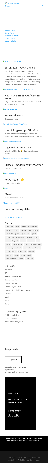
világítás (20, 259)
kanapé (23, 241)
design (16, 230)
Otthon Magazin (11, 318)
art (12, 227)
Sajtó (6, 300)
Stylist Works (9, 33)
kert (38, 241)
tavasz (16, 255)
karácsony (31, 241)
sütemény (9, 255)
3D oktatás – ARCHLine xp (20, 67)
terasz (23, 255)
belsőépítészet (32, 227)
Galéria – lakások (11, 283)
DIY (6, 273)
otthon (8, 251)
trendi (29, 255)
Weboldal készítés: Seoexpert (29, 460)
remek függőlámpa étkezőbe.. (22, 130)
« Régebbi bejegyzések (13, 217)
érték (27, 259)
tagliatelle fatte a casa (18, 147)
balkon (23, 227)
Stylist (7, 304)
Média (7, 297)
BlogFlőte (8, 269)
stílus (20, 251)
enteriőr (23, 230)
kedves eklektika (14, 115)
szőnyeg (31, 251)
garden (17, 234)
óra (32, 259)
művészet (37, 248)
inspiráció (15, 241)
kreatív (27, 244)
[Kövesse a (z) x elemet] (26, 448)
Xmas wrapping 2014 (17, 209)
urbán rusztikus (11, 259)
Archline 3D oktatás (12, 36)
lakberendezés (36, 244)
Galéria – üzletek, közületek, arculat (18, 290)
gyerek (34, 234)
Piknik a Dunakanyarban (14, 322)
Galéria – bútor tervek (13, 276)
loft (7, 248)
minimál (18, 248)
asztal (17, 227)
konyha (8, 244)
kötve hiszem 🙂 (14, 179)
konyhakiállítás (17, 244)
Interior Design (10, 30)
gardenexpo (25, 234)
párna (14, 251)
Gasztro (7, 294)
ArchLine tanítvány (12, 315)
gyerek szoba (10, 237)
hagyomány (20, 237)
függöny (35, 230)
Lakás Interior (10, 38)
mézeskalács (28, 248)
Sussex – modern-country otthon (24, 164)
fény (29, 230)
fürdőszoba (9, 234)
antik (7, 227)
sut (25, 251)
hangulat (29, 237)
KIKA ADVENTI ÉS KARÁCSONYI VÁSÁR (22, 97)
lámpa (12, 248)
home (36, 237)
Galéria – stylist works (13, 287)
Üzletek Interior (10, 41)
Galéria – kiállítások (12, 280)
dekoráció (9, 230)
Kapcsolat (13, 359)
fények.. (9, 194)
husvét (8, 241)
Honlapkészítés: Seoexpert (30, 440)
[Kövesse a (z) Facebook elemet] (22, 448)
